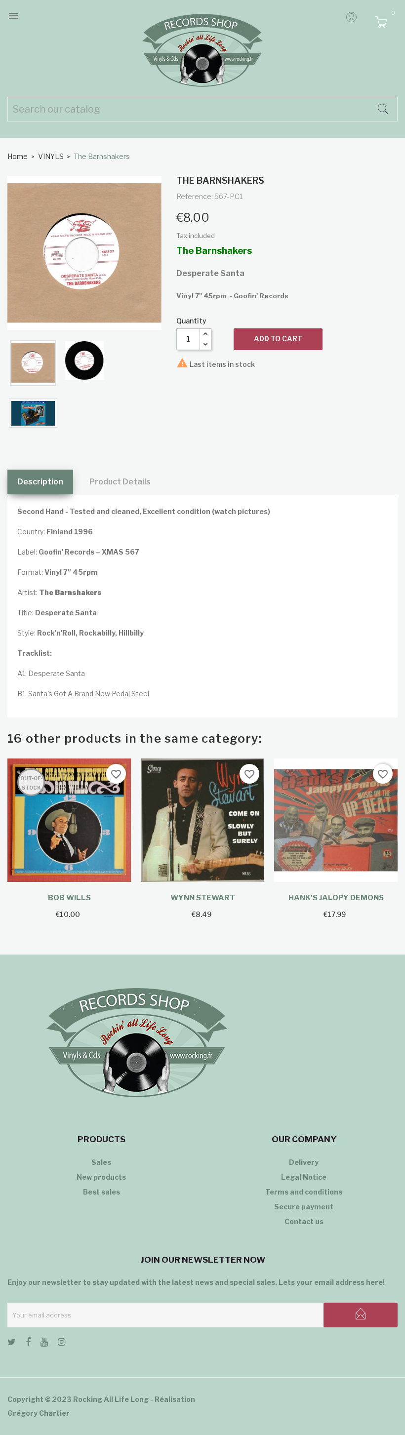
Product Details (120, 481)
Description (40, 481)
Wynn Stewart (202, 897)
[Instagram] (61, 1344)
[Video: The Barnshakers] (33, 413)
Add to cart (278, 338)
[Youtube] (44, 1344)
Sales (101, 1162)
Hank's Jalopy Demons (336, 897)
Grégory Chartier (38, 1413)
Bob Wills (69, 897)
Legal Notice (303, 1177)
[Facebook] (28, 1344)
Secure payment (303, 1206)
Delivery (304, 1162)
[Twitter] (11, 1344)
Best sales (101, 1192)
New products (101, 1177)
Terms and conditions (303, 1192)
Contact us (304, 1221)
